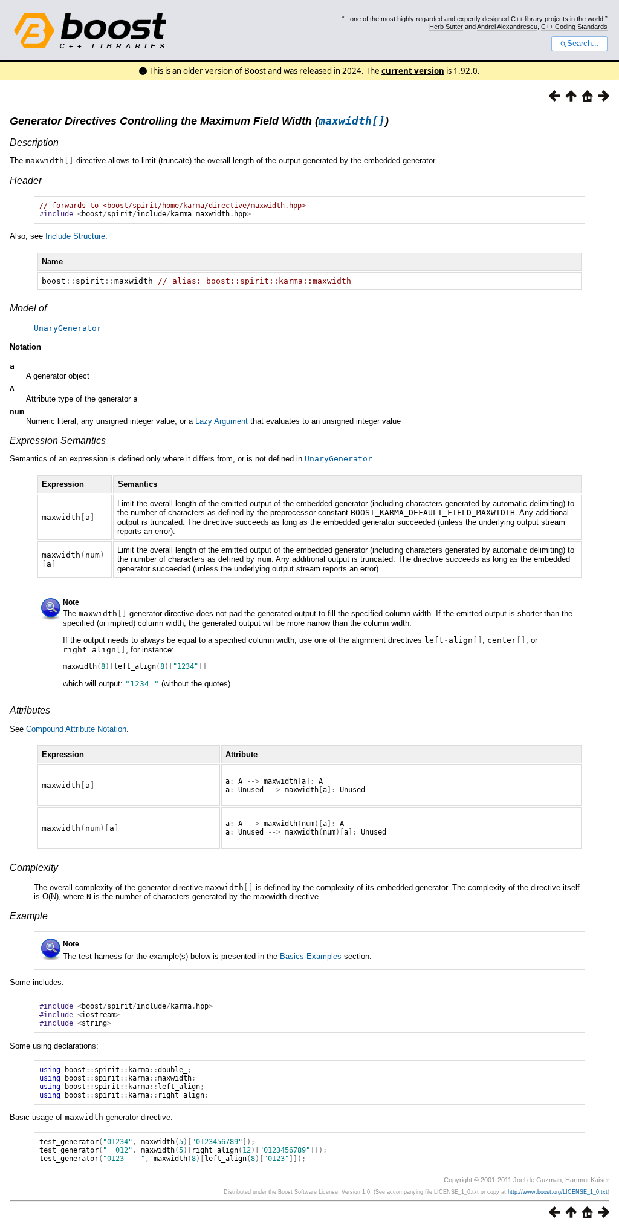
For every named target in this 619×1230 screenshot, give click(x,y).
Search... (583, 43)
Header (26, 180)
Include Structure (75, 236)
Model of (28, 308)
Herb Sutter (446, 26)
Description (34, 142)
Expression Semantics (58, 440)
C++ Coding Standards (574, 26)
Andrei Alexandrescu (507, 26)
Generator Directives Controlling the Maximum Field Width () (199, 121)
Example (29, 916)
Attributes (30, 710)
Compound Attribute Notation (76, 729)
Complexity (34, 867)
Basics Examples (311, 956)
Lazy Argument (221, 421)
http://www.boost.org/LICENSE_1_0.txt (558, 1192)
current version (412, 70)
